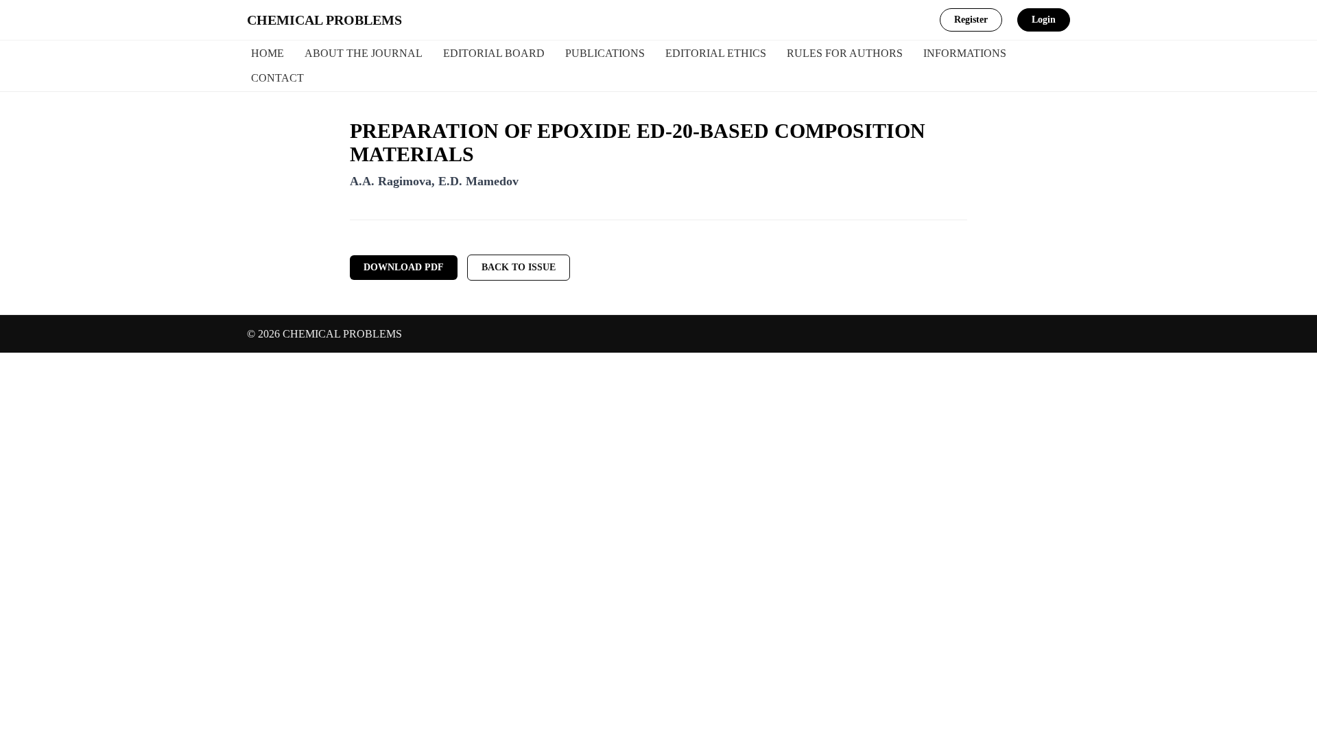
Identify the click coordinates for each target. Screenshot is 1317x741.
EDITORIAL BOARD (494, 53)
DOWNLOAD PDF (404, 267)
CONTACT (277, 78)
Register (971, 19)
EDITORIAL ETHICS (715, 53)
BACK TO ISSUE (519, 267)
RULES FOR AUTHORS (845, 53)
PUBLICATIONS (605, 53)
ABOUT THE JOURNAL (364, 53)
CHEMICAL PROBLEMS (324, 19)
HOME (267, 53)
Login (1044, 19)
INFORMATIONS (964, 53)
